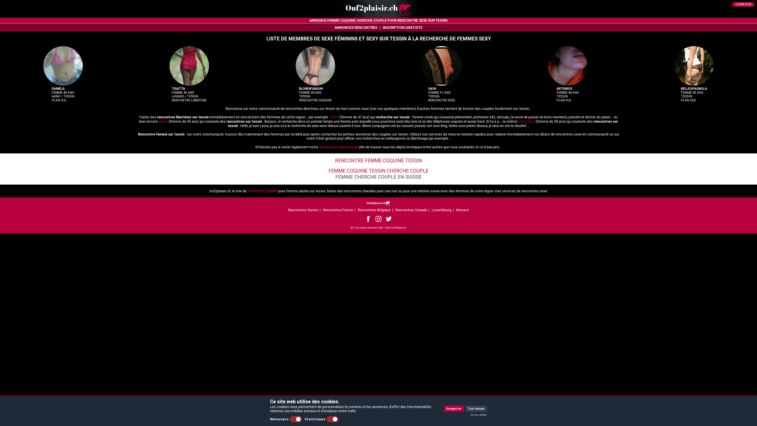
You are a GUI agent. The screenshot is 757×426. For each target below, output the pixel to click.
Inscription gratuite (402, 27)
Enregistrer (453, 408)
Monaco (462, 210)
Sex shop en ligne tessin (338, 147)
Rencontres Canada (411, 210)
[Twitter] (389, 219)
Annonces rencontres (356, 27)
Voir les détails (478, 414)
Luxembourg (441, 210)
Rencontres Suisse (303, 210)
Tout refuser (476, 408)
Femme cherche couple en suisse (378, 177)
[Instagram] (378, 219)
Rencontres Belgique (374, 210)
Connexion (743, 4)
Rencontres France (338, 210)
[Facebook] (368, 219)
